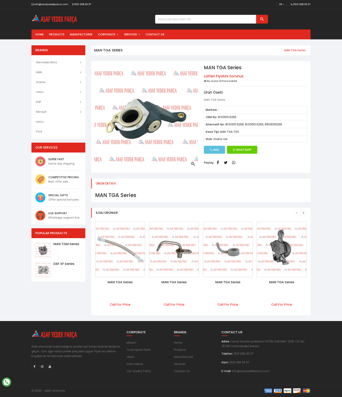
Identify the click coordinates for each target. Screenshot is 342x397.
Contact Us (155, 34)
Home (39, 34)
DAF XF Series (63, 264)
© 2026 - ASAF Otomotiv (48, 391)
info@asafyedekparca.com (51, 4)
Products (56, 34)
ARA (216, 150)
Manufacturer (81, 34)
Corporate (107, 34)
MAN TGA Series (120, 282)
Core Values (134, 364)
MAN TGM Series (66, 244)
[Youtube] (50, 366)
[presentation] (297, 213)
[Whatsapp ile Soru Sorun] (6, 382)
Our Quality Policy (138, 371)
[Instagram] (42, 366)
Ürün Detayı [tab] (106, 183)
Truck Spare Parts (138, 350)
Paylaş (218, 163)
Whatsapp (234, 163)
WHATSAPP (243, 150)
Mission (131, 343)
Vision (130, 357)
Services (131, 34)
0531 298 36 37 (82, 4)
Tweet (226, 163)
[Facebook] (34, 366)
